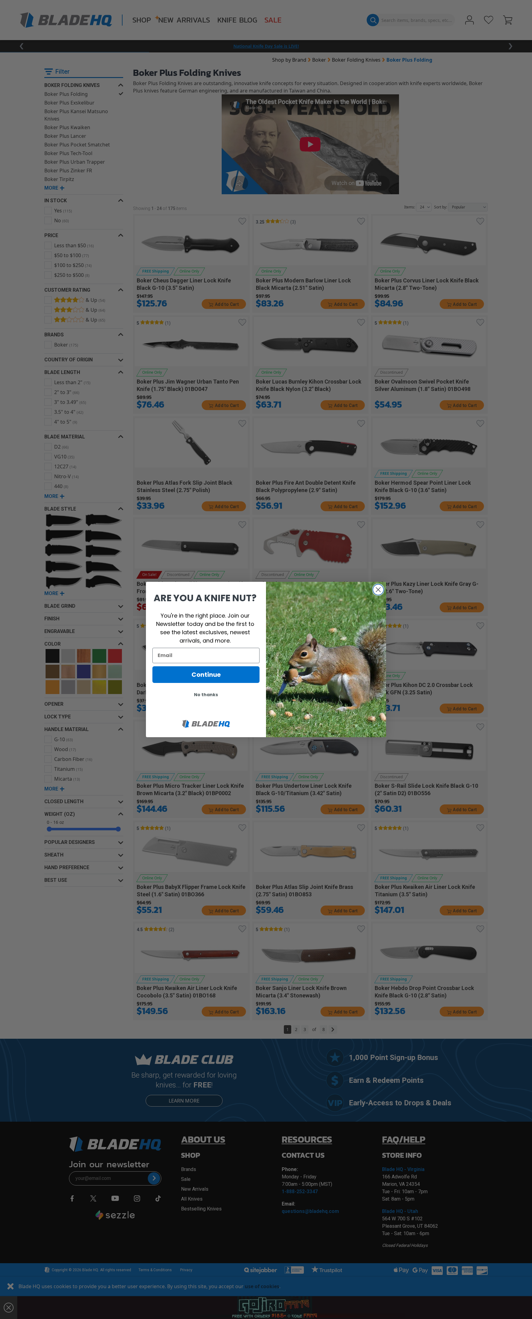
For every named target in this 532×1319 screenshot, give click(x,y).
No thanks (206, 695)
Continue (206, 674)
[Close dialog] (378, 589)
